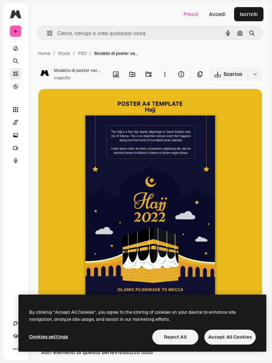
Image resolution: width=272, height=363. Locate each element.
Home (44, 53)
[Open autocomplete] (47, 33)
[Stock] (15, 73)
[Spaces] (15, 122)
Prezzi (190, 14)
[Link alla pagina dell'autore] (44, 74)
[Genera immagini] (15, 135)
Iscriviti (249, 14)
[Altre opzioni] (165, 74)
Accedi (217, 14)
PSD (82, 53)
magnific (62, 78)
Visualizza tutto (133, 352)
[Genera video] (15, 147)
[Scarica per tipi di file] (255, 74)
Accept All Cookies (230, 337)
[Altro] (15, 348)
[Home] (15, 48)
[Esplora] (15, 86)
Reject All (175, 337)
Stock (64, 53)
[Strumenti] (15, 109)
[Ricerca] (15, 61)
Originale (85, 102)
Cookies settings (48, 337)
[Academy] (15, 336)
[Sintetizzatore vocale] (15, 160)
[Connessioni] (15, 323)
